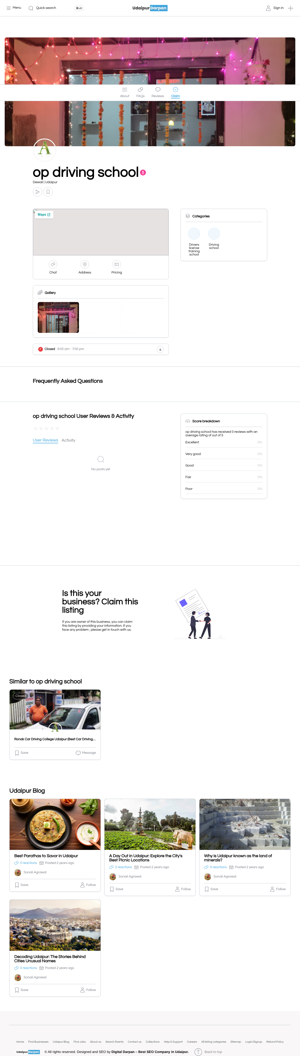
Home (20, 1041)
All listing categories (213, 1041)
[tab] (45, 440)
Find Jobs (80, 1041)
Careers (192, 1041)
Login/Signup (253, 1041)
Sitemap (235, 1041)
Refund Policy (275, 1041)
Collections (153, 1041)
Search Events (114, 1041)
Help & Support (173, 1041)
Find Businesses (38, 1041)
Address (85, 272)
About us (95, 1041)
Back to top (213, 1052)
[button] (290, 8)
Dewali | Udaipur (45, 182)
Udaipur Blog (61, 1041)
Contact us (134, 1041)
